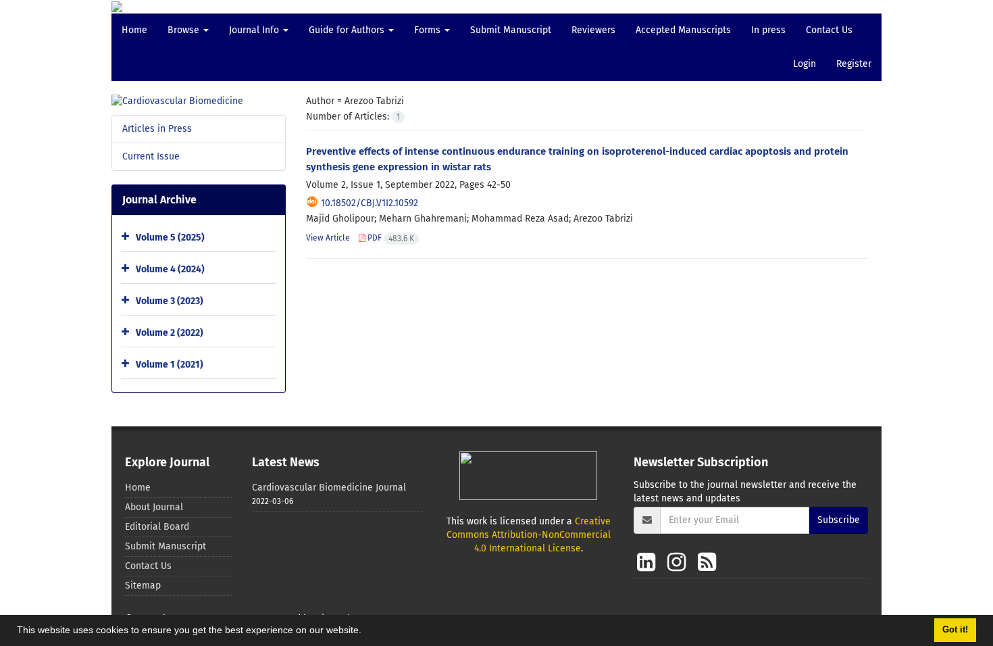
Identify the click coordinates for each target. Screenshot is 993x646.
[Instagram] (679, 562)
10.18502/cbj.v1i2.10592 (369, 203)
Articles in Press (157, 128)
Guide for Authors (348, 30)
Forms (428, 30)
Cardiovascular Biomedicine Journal (329, 487)
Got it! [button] (955, 630)
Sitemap (143, 585)
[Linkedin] (649, 562)
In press (768, 30)
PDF (389, 238)
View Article (328, 238)
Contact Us (829, 30)
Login (804, 64)
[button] (366, 632)
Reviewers (593, 30)
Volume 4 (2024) (170, 269)
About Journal (154, 507)
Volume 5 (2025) (170, 237)
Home (134, 30)
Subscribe (838, 520)
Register (853, 64)
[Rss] (706, 562)
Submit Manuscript (510, 30)
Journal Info (255, 30)
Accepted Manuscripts (683, 30)
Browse (185, 30)
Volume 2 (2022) (169, 333)
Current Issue (151, 156)
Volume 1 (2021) (169, 364)
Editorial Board (157, 526)
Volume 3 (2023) (169, 301)
